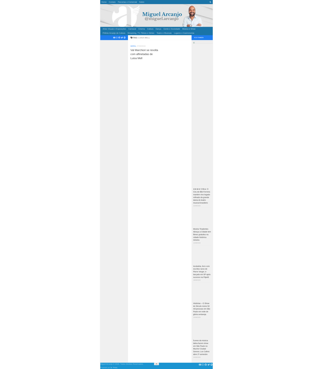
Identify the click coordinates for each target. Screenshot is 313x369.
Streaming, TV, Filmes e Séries (140, 33)
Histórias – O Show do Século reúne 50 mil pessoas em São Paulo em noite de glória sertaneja (201, 308)
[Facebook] (119, 38)
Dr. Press (114, 368)
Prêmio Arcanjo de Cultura (114, 33)
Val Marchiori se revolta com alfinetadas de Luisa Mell (144, 54)
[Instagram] (117, 38)
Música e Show (188, 29)
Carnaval (132, 29)
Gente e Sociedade (171, 29)
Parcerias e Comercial (127, 2)
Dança (158, 29)
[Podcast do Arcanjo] (125, 38)
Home (104, 2)
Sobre (141, 2)
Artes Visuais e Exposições (114, 29)
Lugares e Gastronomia (184, 33)
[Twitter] (122, 38)
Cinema (141, 29)
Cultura (150, 29)
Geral (133, 46)
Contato (112, 2)
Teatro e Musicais (164, 33)
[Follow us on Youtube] (114, 38)
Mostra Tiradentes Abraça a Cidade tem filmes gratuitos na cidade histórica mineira (202, 234)
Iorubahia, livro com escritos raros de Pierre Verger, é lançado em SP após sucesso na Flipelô (202, 271)
